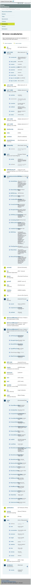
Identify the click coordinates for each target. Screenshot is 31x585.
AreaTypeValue (14, 410)
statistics (13, 544)
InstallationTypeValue (14, 228)
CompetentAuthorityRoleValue (14, 413)
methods (13, 106)
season (12, 72)
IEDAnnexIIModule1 (12, 317)
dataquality (10, 145)
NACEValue (13, 232)
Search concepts (18, 43)
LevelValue (13, 444)
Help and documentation (7, 11)
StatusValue (13, 494)
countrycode (13, 57)
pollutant (13, 312)
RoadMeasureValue (14, 486)
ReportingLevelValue (14, 482)
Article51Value (14, 181)
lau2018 (9, 385)
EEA (8, 1)
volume (12, 555)
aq (7, 47)
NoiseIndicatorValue (14, 459)
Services (4, 26)
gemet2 (9, 281)
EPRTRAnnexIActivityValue (14, 214)
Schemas (4, 21)
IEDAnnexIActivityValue (14, 222)
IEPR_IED (9, 362)
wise (8, 560)
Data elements (5, 19)
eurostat (9, 267)
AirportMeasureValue (14, 405)
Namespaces (4, 28)
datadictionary (11, 140)
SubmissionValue (14, 502)
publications (10, 507)
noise (8, 400)
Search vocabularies (8, 43)
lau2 (8, 381)
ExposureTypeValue (14, 431)
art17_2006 (10, 90)
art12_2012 (10, 52)
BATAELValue (14, 193)
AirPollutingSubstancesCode (14, 335)
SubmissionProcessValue (14, 498)
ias (7, 295)
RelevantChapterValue (14, 256)
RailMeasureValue (14, 478)
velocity (12, 551)
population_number (14, 67)
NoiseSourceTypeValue (14, 466)
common (9, 136)
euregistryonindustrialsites (12, 176)
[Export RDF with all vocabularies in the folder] (27, 54)
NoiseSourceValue (14, 470)
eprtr (8, 154)
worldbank (10, 565)
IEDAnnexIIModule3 (12, 322)
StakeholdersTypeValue (14, 491)
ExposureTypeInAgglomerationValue (14, 426)
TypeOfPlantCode (14, 348)
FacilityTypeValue (14, 220)
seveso (9, 511)
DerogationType (14, 340)
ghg (8, 285)
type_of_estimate (14, 78)
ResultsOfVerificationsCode (14, 344)
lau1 (8, 377)
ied (8, 299)
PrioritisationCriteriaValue (14, 474)
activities (13, 95)
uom (8, 520)
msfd (8, 395)
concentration (14, 530)
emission (13, 534)
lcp (8, 390)
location (12, 64)
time (12, 548)
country (12, 570)
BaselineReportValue (14, 189)
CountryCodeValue (14, 204)
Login (20, 3)
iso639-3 (12, 439)
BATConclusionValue (14, 195)
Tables (3, 16)
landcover (9, 372)
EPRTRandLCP (11, 169)
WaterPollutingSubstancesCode (14, 356)
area (12, 526)
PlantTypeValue (14, 246)
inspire (9, 367)
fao (8, 271)
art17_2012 (10, 119)
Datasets (4, 14)
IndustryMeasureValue (14, 434)
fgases (9, 276)
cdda (8, 133)
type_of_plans (14, 80)
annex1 (12, 304)
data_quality (13, 61)
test (8, 516)
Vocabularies (5, 24)
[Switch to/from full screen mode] (22, 3)
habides (9, 290)
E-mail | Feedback (5, 580)
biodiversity (10, 129)
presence (13, 69)
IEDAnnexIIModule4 (12, 329)
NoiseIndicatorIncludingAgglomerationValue (14, 447)
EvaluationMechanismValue (14, 422)
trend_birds (13, 75)
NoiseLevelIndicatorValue (14, 463)
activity (12, 159)
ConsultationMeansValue (14, 418)
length (12, 537)
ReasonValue (14, 249)
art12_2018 (10, 85)
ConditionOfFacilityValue (14, 199)
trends (12, 114)
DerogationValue (14, 209)
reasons (12, 111)
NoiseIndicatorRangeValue (14, 454)
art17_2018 (10, 124)
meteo (12, 541)
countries (13, 103)
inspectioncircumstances (14, 307)
